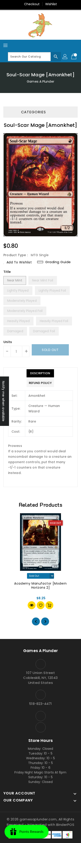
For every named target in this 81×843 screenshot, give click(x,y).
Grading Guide (58, 262)
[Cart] (74, 56)
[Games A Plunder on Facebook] (40, 716)
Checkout (32, 4)
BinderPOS (65, 824)
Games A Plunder (40, 81)
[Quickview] (32, 605)
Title (7, 271)
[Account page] (65, 56)
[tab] (40, 373)
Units (7, 342)
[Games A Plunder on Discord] (40, 727)
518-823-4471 (40, 703)
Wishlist (51, 4)
